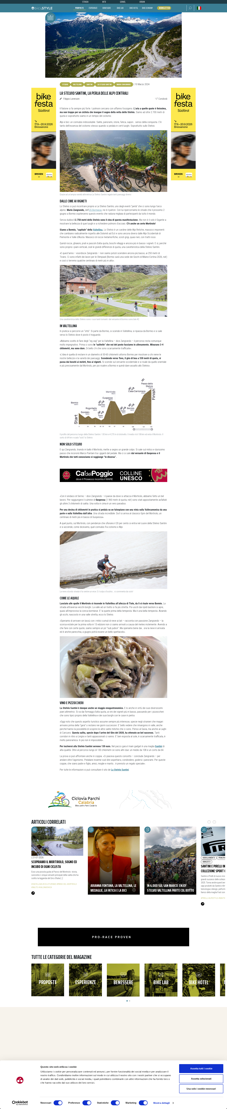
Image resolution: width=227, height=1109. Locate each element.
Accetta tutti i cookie (201, 1068)
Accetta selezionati (201, 1078)
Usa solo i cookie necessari (201, 1088)
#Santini (222, 898)
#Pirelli (204, 898)
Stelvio (65, 84)
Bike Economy (147, 8)
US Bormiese (95, 210)
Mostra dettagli (161, 1103)
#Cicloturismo (49, 884)
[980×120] (113, 799)
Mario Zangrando (124, 84)
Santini (89, 84)
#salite (34, 887)
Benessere (107, 8)
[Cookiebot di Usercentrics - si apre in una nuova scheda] (20, 1103)
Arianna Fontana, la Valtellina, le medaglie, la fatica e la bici (113, 887)
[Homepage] (41, 8)
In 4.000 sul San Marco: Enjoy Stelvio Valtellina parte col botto (170, 887)
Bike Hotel (134, 8)
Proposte (79, 8)
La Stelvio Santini (104, 84)
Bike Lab (120, 8)
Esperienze (93, 8)
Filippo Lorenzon (71, 98)
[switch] (86, 1102)
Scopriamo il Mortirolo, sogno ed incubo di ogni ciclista (54, 864)
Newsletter (164, 8)
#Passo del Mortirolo (67, 884)
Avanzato (206, 862)
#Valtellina (36, 884)
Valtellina (77, 84)
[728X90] (113, 475)
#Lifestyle (213, 898)
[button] (190, 8)
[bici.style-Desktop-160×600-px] (43, 133)
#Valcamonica (45, 887)
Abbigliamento (209, 858)
